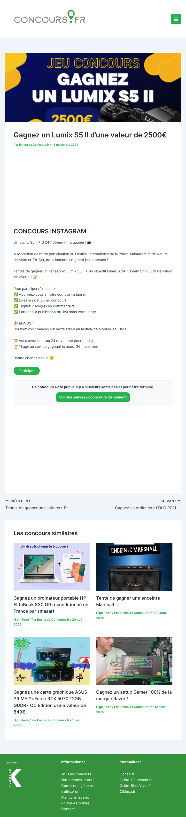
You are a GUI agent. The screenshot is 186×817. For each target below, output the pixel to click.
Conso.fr (127, 774)
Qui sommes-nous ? (77, 780)
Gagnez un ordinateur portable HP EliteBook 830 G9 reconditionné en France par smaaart (51, 604)
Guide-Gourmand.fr (136, 780)
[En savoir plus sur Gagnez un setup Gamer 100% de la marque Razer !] (134, 660)
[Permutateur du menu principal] (176, 19)
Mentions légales (75, 797)
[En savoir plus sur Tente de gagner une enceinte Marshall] (134, 566)
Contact (68, 809)
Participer (26, 371)
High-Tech (21, 619)
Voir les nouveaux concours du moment (93, 397)
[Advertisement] (93, 184)
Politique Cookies (75, 803)
